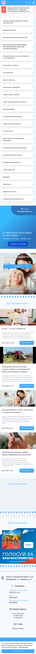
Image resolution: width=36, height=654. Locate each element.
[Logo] (3, 3)
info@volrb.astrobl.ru (18, 628)
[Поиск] (26, 2)
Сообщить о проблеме (18, 244)
